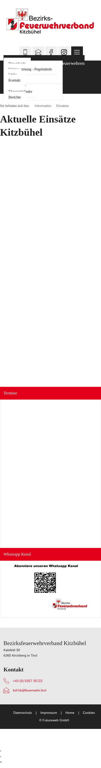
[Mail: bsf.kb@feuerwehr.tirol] (38, 52)
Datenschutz (22, 713)
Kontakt (14, 80)
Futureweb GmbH (56, 720)
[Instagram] (64, 52)
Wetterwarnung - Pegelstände (30, 69)
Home (70, 713)
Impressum (48, 713)
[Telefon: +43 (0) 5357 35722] (25, 52)
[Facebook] (51, 52)
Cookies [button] (89, 713)
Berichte (14, 97)
